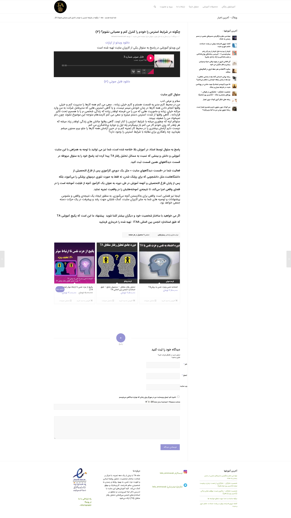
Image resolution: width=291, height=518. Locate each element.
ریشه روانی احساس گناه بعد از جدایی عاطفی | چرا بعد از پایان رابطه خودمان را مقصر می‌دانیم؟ (213, 78)
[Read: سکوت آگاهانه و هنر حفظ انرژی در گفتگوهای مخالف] (234, 71)
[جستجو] (155, 6)
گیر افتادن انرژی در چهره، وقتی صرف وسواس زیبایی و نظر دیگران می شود (214, 63)
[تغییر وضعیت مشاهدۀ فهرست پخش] (133, 71)
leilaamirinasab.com (118, 36)
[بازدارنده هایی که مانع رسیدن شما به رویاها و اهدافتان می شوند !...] (288, 259)
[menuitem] (228, 6)
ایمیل (184, 375)
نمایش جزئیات (149, 301)
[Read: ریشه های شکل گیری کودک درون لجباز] (234, 101)
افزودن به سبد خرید (169, 301)
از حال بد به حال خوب (161, 36)
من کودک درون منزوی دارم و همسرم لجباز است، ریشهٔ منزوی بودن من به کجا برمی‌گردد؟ (213, 108)
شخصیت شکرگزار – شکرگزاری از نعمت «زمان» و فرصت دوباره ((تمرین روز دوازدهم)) (218, 484)
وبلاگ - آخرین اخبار (227, 18)
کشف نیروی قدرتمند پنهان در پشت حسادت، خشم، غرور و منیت (218, 505)
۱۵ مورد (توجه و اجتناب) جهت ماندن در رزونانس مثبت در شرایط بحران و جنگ (213, 86)
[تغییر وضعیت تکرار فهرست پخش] (138, 71)
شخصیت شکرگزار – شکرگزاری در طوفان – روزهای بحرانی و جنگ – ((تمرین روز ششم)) (214, 93)
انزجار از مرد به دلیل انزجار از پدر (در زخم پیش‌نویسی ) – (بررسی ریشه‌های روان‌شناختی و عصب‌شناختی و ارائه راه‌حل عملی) (213, 54)
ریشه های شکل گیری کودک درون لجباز (216, 99)
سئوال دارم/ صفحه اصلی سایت (143, 36)
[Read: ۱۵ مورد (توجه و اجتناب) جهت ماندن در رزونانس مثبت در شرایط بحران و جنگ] (234, 86)
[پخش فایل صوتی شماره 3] (150, 58)
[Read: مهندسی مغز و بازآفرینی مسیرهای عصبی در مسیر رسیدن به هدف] (234, 38)
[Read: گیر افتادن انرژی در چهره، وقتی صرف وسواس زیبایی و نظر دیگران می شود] (234, 63)
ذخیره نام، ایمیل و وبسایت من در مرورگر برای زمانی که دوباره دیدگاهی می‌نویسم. (147, 397)
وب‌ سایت (183, 386)
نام (185, 364)
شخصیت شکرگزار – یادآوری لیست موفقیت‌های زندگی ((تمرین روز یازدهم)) (219, 492)
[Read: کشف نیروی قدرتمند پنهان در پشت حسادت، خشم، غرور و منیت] (234, 45)
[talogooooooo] (60, 6)
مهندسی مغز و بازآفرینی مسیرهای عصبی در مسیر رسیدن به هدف (220, 477)
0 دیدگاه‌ (175, 36)
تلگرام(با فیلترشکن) (174, 486)
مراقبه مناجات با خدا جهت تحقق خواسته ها (222, 498)
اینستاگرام (178, 473)
